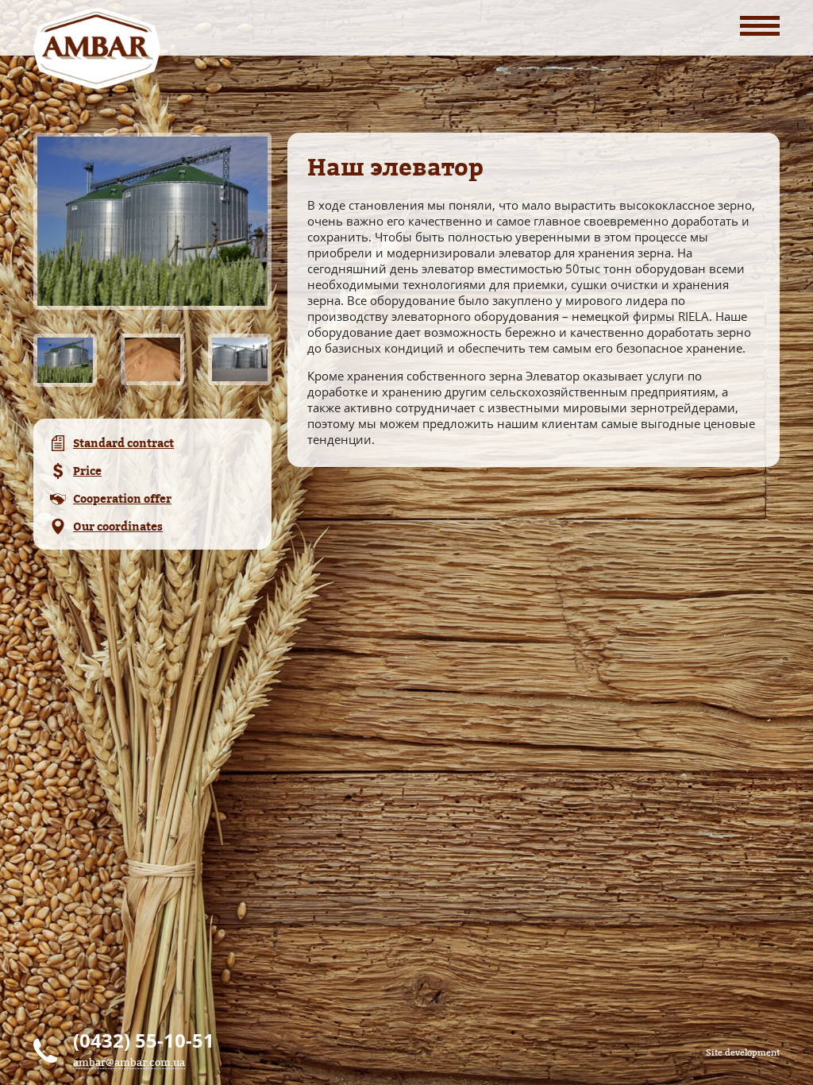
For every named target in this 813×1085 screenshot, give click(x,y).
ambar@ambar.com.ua (129, 1062)
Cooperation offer (122, 498)
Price (87, 470)
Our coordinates (118, 526)
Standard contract (123, 443)
